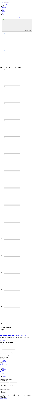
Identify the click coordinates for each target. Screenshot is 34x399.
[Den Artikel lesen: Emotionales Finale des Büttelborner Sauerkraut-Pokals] (3, 333)
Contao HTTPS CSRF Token (5, 383)
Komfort (2, 391)
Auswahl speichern (3, 397)
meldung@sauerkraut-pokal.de (4, 363)
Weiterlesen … (10, 338)
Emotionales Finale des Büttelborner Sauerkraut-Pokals (13, 335)
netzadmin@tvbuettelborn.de (4, 360)
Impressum (1, 398)
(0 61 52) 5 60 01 (4, 361)
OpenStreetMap (3, 392)
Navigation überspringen (3, 4)
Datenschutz (5, 398)
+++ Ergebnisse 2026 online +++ (17, 17)
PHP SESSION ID (4, 387)
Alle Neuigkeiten (2, 340)
